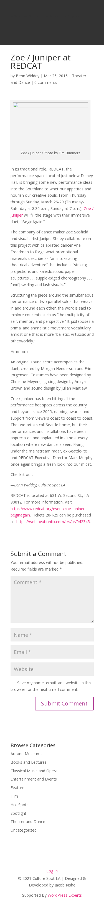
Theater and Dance (28, 821)
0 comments (45, 82)
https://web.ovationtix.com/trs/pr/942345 (53, 521)
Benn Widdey (27, 75)
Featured (19, 787)
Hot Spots (20, 804)
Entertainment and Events (34, 779)
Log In (52, 871)
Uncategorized (24, 830)
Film (14, 796)
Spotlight (18, 813)
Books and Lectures (29, 762)
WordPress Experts (65, 895)
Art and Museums (26, 753)
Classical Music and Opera (34, 770)
